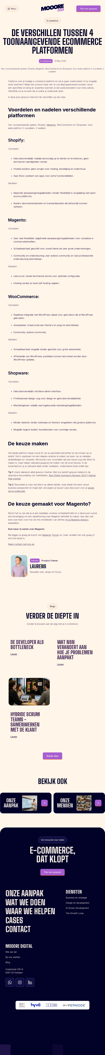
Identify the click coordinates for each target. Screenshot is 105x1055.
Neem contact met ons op (21, 544)
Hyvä (55, 535)
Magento (51, 124)
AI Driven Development (77, 908)
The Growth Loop (75, 913)
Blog (7, 962)
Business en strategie (76, 897)
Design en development (77, 902)
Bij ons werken (12, 957)
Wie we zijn (11, 952)
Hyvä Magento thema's (76, 519)
